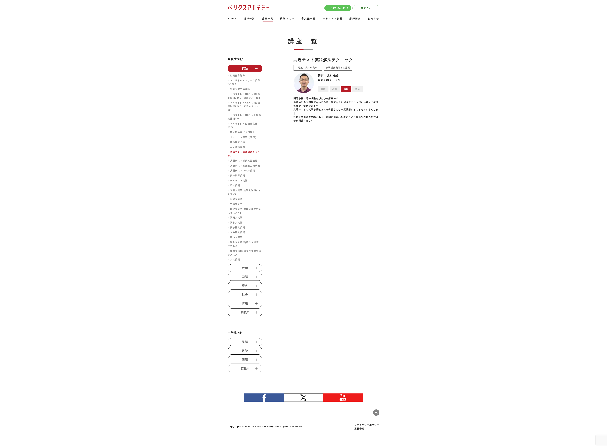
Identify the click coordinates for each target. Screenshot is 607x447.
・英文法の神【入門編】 (241, 132)
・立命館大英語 (236, 232)
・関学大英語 (235, 222)
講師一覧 (249, 18)
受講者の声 (287, 18)
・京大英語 (234, 259)
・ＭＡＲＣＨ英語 (238, 180)
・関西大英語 (235, 217)
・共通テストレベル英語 (241, 170)
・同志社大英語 (236, 227)
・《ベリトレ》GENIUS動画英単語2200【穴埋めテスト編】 (244, 106)
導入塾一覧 (308, 18)
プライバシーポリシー (366, 424)
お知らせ (373, 18)
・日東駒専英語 (236, 175)
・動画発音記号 (236, 75)
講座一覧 (267, 18)
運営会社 (359, 428)
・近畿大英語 (235, 199)
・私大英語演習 (236, 147)
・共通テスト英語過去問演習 (244, 165)
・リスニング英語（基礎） (243, 137)
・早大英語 (234, 185)
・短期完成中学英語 (239, 89)
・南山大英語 (235, 237)
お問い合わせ (337, 8)
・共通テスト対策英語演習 (243, 160)
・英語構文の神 (236, 142)
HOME (232, 18)
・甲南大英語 (235, 204)
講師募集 (355, 18)
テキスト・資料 (333, 18)
